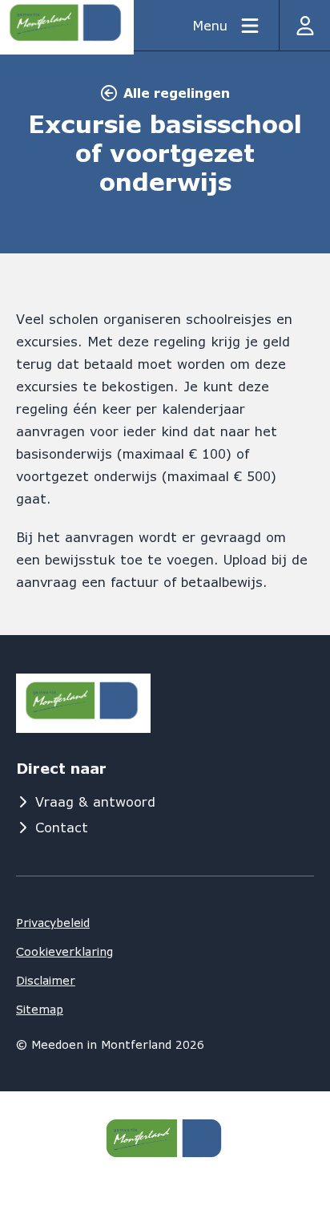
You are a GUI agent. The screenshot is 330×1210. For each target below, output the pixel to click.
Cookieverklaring (64, 951)
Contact (61, 827)
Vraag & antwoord (95, 801)
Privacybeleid (53, 922)
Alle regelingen (176, 92)
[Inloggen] (304, 25)
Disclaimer (45, 980)
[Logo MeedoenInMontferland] (83, 703)
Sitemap (39, 1009)
